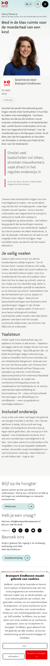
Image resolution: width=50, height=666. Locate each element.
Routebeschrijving (13, 558)
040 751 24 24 (16, 524)
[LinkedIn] (27, 530)
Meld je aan (10, 506)
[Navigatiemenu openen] (45, 4)
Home (4, 14)
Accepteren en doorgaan (36, 653)
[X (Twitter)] (39, 530)
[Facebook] (14, 530)
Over (24, 646)
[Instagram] (20, 530)
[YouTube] (33, 530)
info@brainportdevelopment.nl (25, 521)
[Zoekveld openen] (38, 4)
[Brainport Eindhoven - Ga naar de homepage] (5, 4)
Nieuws (12, 14)
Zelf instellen (13, 656)
